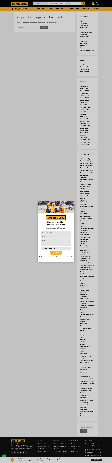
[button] (73, 203)
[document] (56, 231)
